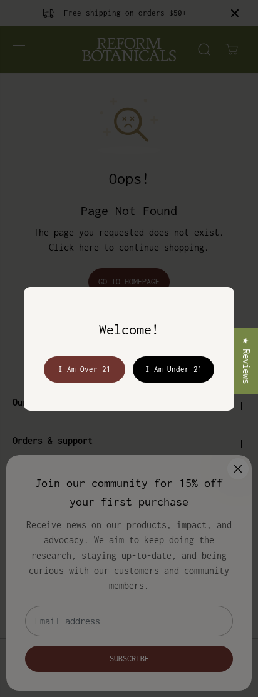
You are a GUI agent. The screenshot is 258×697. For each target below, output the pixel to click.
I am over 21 (84, 369)
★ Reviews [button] (246, 361)
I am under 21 (173, 369)
